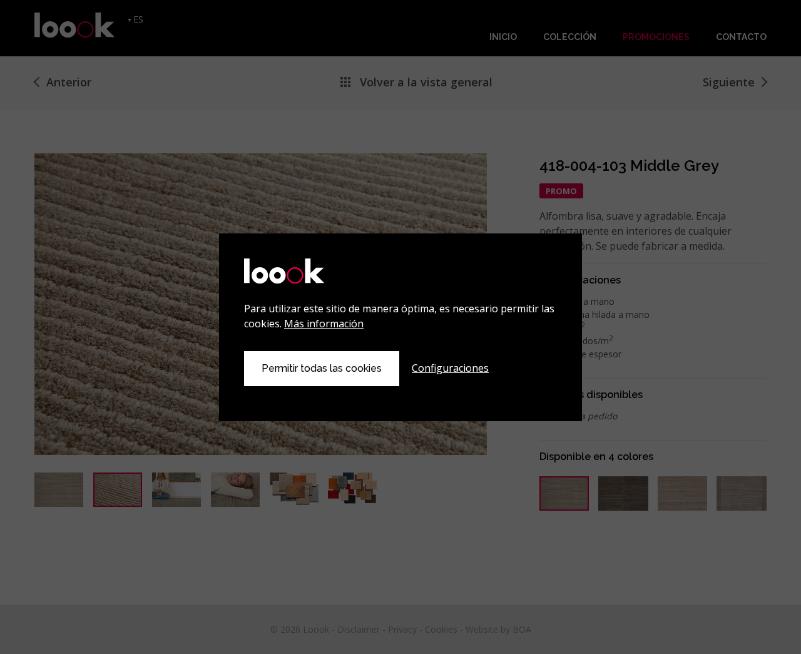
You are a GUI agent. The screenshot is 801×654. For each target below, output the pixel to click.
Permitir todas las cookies (322, 368)
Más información (324, 323)
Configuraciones (450, 368)
